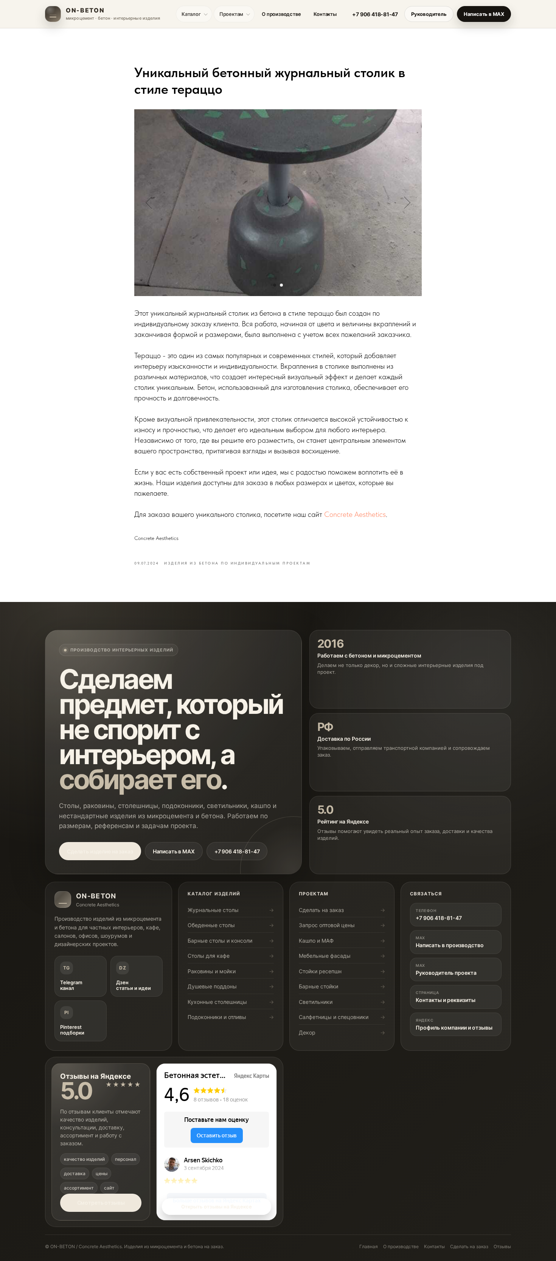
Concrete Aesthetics (355, 514)
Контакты (325, 14)
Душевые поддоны (212, 986)
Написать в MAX (484, 14)
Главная (368, 1246)
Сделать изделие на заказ (100, 851)
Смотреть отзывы (101, 1202)
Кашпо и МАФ (316, 940)
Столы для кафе (209, 955)
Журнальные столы (213, 910)
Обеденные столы (211, 925)
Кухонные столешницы (217, 1002)
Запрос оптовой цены (327, 925)
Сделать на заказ (321, 910)
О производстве (281, 14)
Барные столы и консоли (220, 940)
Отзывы (502, 1246)
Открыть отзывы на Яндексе (216, 1207)
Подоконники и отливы (217, 1017)
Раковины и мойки (212, 971)
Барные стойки (318, 986)
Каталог (191, 14)
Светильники (315, 1002)
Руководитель (429, 14)
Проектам (231, 14)
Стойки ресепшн (320, 971)
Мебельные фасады (325, 955)
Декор (307, 1032)
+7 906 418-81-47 (375, 14)
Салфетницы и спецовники (333, 1017)
